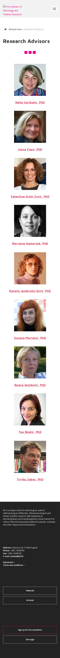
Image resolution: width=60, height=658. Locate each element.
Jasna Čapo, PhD (30, 149)
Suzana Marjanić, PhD (30, 338)
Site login (30, 639)
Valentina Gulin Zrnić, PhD (30, 196)
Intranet (30, 600)
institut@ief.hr (17, 556)
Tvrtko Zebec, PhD (30, 479)
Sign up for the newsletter (30, 630)
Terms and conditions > (13, 565)
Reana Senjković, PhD (30, 385)
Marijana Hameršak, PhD (30, 243)
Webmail (30, 590)
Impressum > (9, 562)
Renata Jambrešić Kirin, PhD (30, 291)
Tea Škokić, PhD (30, 432)
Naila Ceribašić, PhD (30, 102)
